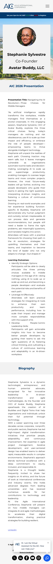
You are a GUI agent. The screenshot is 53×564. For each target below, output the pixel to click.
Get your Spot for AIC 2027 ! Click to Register (26, 15)
